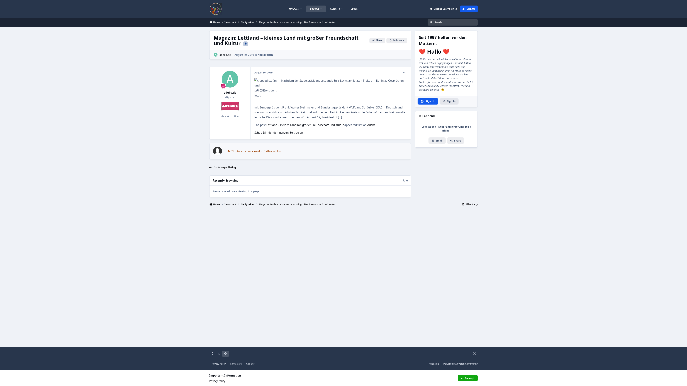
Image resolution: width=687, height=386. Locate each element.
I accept (469, 378)
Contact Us (236, 363)
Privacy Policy (219, 363)
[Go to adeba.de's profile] (216, 55)
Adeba (371, 125)
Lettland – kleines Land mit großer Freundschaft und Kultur (305, 125)
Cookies (250, 363)
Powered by (460, 363)
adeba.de (225, 54)
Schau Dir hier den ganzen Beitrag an (278, 133)
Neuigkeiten (265, 54)
